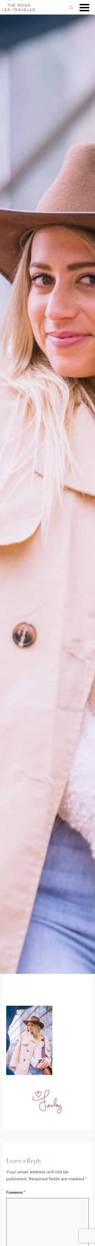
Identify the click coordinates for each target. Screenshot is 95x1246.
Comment (16, 1192)
